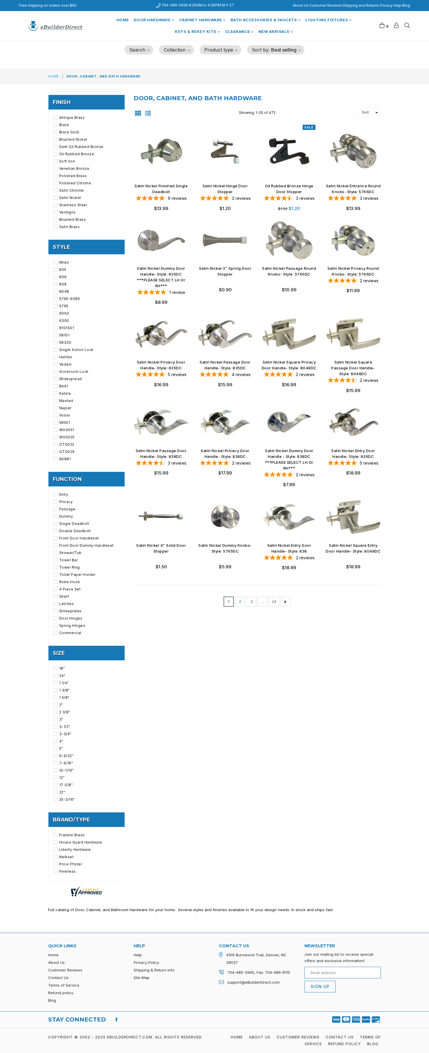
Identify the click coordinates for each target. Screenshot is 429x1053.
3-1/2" (64, 726)
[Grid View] (138, 112)
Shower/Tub (70, 553)
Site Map (141, 977)
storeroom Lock (74, 371)
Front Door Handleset (79, 538)
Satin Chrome (71, 190)
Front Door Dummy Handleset (86, 545)
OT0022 (66, 444)
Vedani (65, 364)
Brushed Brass (72, 219)
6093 (64, 313)
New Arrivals (275, 31)
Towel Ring (69, 567)
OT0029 (67, 451)
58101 (64, 335)
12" (61, 777)
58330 (65, 342)
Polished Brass (73, 176)
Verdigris (67, 212)
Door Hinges (70, 618)
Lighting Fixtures (327, 19)
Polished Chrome (75, 183)
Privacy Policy (146, 962)
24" (62, 675)
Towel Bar (68, 560)
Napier (65, 408)
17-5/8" (66, 785)
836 (63, 277)
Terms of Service (63, 985)
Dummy (66, 516)
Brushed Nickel (73, 139)
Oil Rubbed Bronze (76, 154)
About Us (300, 5)
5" (61, 748)
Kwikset (66, 857)
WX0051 (66, 430)
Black (64, 125)
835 (62, 269)
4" (61, 741)
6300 (64, 320)
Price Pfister (70, 864)
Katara (65, 393)
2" (61, 705)
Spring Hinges (72, 625)
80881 (65, 459)
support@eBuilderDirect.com (253, 982)
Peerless (67, 871)
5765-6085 (69, 299)
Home (122, 19)
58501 (64, 422)
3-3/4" (65, 734)
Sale (309, 127)
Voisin (64, 415)
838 (63, 284)
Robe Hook (69, 582)
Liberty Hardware (75, 849)
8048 (64, 291)
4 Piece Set (70, 589)
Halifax (65, 357)
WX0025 (67, 437)
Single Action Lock (76, 350)
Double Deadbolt (75, 531)
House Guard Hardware (80, 842)
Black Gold (69, 132)
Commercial (70, 633)
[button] (139, 50)
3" (61, 719)
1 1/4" (64, 683)
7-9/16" (66, 763)
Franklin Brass (72, 835)
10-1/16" (66, 770)
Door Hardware (153, 19)
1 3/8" (64, 690)
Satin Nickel (70, 197)
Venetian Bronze (74, 168)
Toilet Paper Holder (77, 574)
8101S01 (66, 328)
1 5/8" (64, 697)
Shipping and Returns (361, 5)
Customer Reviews (325, 5)
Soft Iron (67, 161)
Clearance (238, 31)
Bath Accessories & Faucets (264, 19)
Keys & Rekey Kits (196, 31)
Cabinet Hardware (201, 19)
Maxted (66, 400)
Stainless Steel (73, 205)
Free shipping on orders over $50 (47, 5)
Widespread (70, 379)
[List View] (148, 112)
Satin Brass (69, 227)
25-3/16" (67, 799)
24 (274, 601)
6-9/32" (66, 756)
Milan (64, 262)
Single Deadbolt (74, 523)
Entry (63, 494)
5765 (64, 306)
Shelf (64, 596)
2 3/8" (64, 712)
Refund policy (60, 992)
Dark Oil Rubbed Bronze (81, 146)
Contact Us (58, 977)
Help (397, 5)
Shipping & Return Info (154, 970)
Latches (66, 604)
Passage (67, 509)
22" (62, 792)
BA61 (63, 386)
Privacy (386, 5)
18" (62, 668)
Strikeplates (70, 611)
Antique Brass (72, 117)
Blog (406, 5)
